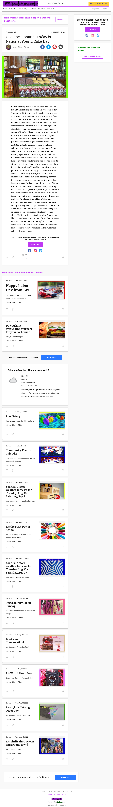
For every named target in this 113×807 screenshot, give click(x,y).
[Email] (60, 46)
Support (60, 19)
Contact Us (51, 794)
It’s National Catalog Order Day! (18, 715)
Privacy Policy (61, 805)
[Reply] (13, 257)
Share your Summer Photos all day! (19, 678)
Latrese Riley (17, 47)
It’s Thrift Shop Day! (13, 749)
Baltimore (9, 281)
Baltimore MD (11, 32)
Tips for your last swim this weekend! (20, 421)
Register (95, 9)
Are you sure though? (14, 337)
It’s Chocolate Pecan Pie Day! (17, 647)
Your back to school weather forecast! (20, 501)
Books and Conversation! (15, 641)
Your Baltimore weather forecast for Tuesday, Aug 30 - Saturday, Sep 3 (19, 491)
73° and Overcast (58, 3)
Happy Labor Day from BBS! (18, 287)
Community (22, 9)
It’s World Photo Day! (19, 673)
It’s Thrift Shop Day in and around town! (20, 743)
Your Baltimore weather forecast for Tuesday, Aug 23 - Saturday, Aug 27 (19, 567)
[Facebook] (42, 46)
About (49, 9)
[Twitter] (48, 46)
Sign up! (35, 245)
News (5, 9)
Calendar (12, 9)
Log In (104, 9)
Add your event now (92, 56)
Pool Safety (13, 416)
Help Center (61, 794)
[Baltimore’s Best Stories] (20, 3)
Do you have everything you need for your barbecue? (19, 329)
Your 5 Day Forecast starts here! (18, 577)
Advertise (41, 9)
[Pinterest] (54, 46)
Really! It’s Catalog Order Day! (18, 709)
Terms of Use (51, 805)
